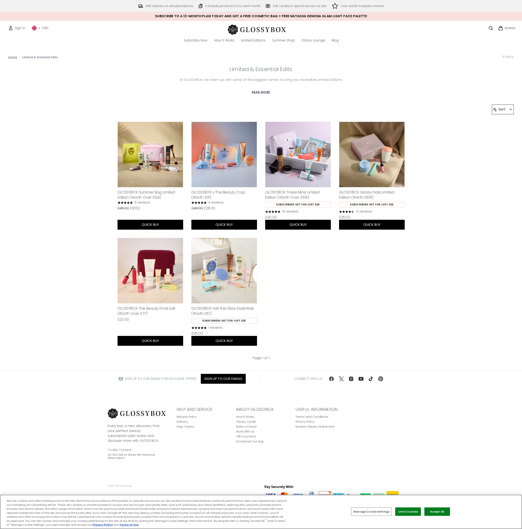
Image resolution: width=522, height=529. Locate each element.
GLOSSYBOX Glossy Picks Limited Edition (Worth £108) (366, 195)
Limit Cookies (408, 511)
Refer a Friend (246, 427)
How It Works (245, 417)
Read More (261, 92)
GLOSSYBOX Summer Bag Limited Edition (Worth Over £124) (146, 195)
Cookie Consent (119, 449)
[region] (261, 512)
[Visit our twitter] (341, 379)
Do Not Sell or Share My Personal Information (131, 456)
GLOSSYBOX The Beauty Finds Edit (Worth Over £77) (146, 311)
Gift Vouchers (246, 436)
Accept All (437, 511)
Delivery (182, 422)
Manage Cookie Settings (371, 511)
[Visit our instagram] (351, 379)
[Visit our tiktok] (371, 379)
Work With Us (245, 431)
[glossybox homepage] (261, 29)
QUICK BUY (150, 224)
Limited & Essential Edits (261, 69)
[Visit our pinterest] (381, 379)
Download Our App (250, 441)
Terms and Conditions (312, 417)
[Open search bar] (490, 28)
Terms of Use (129, 525)
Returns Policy (186, 417)
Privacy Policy (305, 422)
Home (12, 57)
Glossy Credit (246, 422)
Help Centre (185, 427)
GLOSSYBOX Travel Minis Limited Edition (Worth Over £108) (292, 195)
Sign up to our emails (223, 378)
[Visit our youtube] (361, 379)
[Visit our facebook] (331, 379)
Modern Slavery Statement (315, 427)
